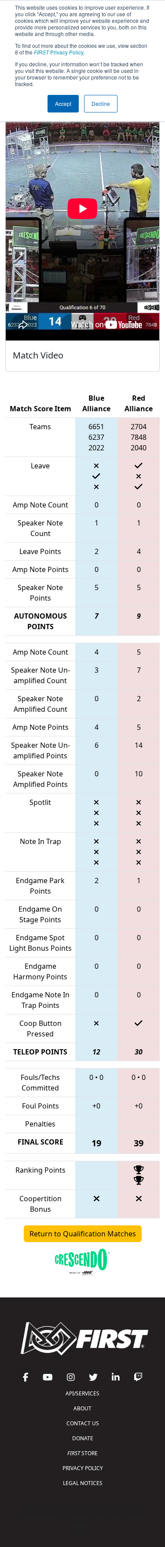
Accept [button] (63, 103)
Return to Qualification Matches (82, 1234)
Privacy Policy (58, 52)
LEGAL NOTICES (83, 1483)
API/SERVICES (82, 1393)
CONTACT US (82, 1423)
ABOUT (82, 1408)
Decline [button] (101, 103)
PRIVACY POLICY (82, 1468)
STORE (82, 1453)
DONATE (82, 1438)
